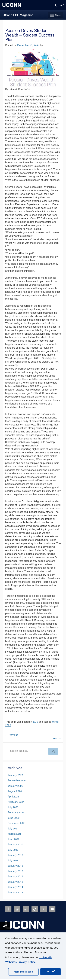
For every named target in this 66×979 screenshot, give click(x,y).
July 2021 (13, 828)
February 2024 (16, 801)
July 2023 (13, 807)
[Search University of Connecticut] (55, 5)
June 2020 (14, 839)
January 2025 (15, 785)
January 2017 (15, 871)
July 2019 (13, 849)
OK (48, 971)
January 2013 (15, 892)
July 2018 (13, 860)
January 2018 (15, 865)
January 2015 (15, 881)
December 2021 (17, 823)
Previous (11, 734)
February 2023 (16, 812)
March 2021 (14, 833)
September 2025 (17, 780)
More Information (23, 971)
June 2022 (14, 817)
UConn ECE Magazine (18, 15)
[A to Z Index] (62, 5)
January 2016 (15, 876)
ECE (35, 721)
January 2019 (15, 855)
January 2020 (15, 844)
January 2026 (15, 775)
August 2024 (15, 791)
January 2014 (15, 887)
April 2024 (13, 796)
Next (56, 738)
